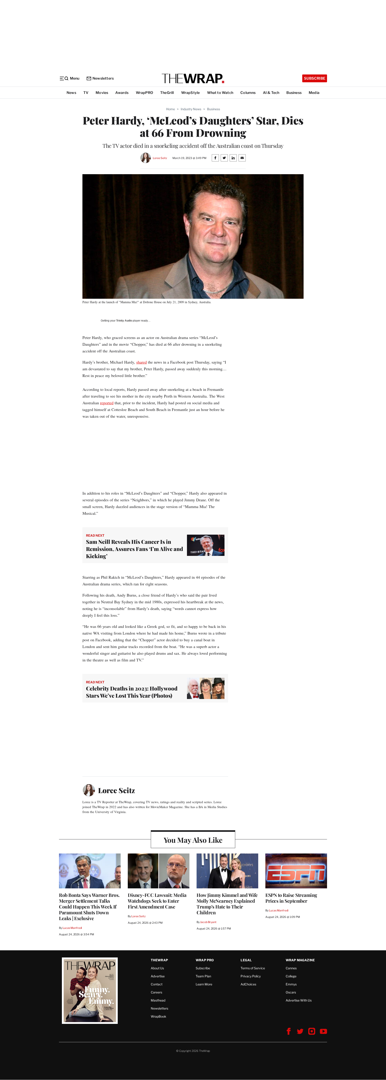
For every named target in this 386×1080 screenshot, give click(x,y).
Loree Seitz (160, 158)
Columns (248, 93)
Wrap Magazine (300, 960)
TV (85, 93)
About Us (157, 968)
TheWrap (159, 960)
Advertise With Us (299, 1000)
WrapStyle (190, 93)
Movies (102, 93)
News (71, 93)
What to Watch (220, 93)
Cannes (291, 968)
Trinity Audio (124, 320)
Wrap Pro (205, 960)
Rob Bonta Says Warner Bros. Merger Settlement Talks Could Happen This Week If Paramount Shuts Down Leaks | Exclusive (89, 906)
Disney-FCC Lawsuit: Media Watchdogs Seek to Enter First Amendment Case (157, 900)
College (291, 976)
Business (294, 93)
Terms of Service (253, 968)
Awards (121, 93)
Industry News (191, 109)
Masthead (158, 1000)
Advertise (158, 976)
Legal (246, 960)
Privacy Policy (251, 976)
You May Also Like (193, 840)
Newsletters (103, 78)
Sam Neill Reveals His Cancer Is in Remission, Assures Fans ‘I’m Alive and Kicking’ (134, 548)
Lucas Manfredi (72, 928)
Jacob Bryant (208, 922)
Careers (156, 992)
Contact (156, 984)
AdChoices (248, 984)
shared (141, 362)
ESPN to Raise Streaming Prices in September (291, 898)
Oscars (291, 992)
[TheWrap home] (193, 78)
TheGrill (167, 93)
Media (314, 93)
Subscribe (314, 78)
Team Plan (203, 976)
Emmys (291, 984)
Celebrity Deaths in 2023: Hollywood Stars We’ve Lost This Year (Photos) (132, 692)
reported (106, 402)
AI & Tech (271, 93)
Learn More (204, 984)
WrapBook (158, 1016)
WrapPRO (144, 93)
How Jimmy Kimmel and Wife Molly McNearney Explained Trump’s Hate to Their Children (227, 903)
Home (170, 109)
